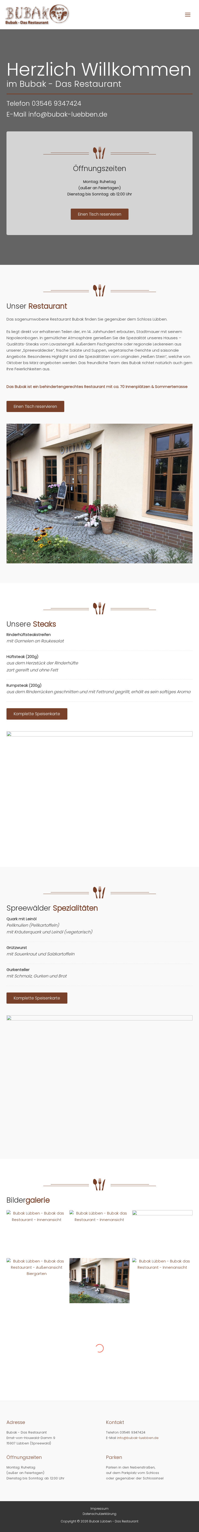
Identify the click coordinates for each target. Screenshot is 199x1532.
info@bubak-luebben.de (67, 114)
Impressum (99, 1509)
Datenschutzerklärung (99, 1514)
